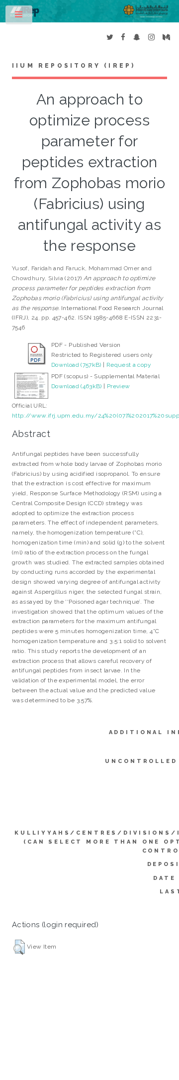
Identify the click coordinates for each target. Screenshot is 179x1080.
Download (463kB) (76, 386)
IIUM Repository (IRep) (73, 65)
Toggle (19, 17)
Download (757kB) (76, 364)
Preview (118, 386)
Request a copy (128, 364)
